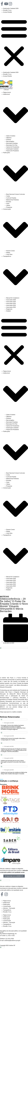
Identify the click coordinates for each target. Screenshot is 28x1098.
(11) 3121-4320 (9, 938)
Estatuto (8, 311)
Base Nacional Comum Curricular (15, 194)
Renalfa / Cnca (7, 10)
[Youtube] (6, 4)
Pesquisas (9, 207)
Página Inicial (7, 92)
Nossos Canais (10, 250)
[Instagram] (10, 4)
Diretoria (8, 139)
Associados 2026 (11, 299)
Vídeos (8, 205)
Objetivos (8, 137)
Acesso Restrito (7, 12)
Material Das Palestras (12, 199)
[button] (14, 42)
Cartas (8, 196)
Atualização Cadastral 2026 (10, 8)
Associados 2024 (11, 303)
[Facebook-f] (2, 4)
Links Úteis (9, 254)
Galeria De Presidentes (12, 147)
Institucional (6, 902)
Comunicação (7, 906)
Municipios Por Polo (11, 145)
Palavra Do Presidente (12, 150)
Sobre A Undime (10, 136)
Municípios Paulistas (12, 143)
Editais (8, 252)
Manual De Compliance (12, 298)
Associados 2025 (11, 301)
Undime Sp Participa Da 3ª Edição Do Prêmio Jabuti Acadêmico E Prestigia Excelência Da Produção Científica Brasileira (14, 750)
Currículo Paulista (11, 198)
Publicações (6, 904)
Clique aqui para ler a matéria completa (11, 712)
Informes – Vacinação (9, 908)
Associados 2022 (11, 307)
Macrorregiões (10, 141)
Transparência (7, 910)
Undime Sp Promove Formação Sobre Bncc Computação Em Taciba (13, 739)
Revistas (8, 201)
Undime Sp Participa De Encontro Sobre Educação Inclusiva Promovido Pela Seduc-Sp (13, 762)
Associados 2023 (11, 305)
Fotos (7, 203)
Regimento (9, 309)
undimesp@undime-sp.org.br (12, 940)
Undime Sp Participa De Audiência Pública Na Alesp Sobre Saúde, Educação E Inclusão (14, 773)
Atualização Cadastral (12, 149)
